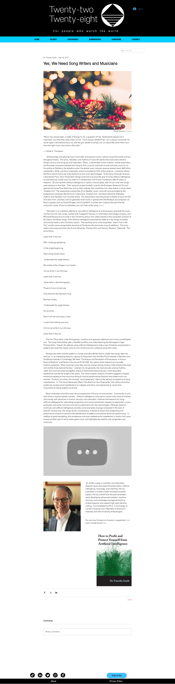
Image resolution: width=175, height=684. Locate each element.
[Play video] (87, 451)
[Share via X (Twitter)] (50, 592)
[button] (73, 39)
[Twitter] (47, 675)
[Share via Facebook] (44, 592)
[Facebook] (63, 675)
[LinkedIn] (40, 675)
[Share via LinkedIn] (56, 592)
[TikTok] (32, 675)
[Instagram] (55, 675)
